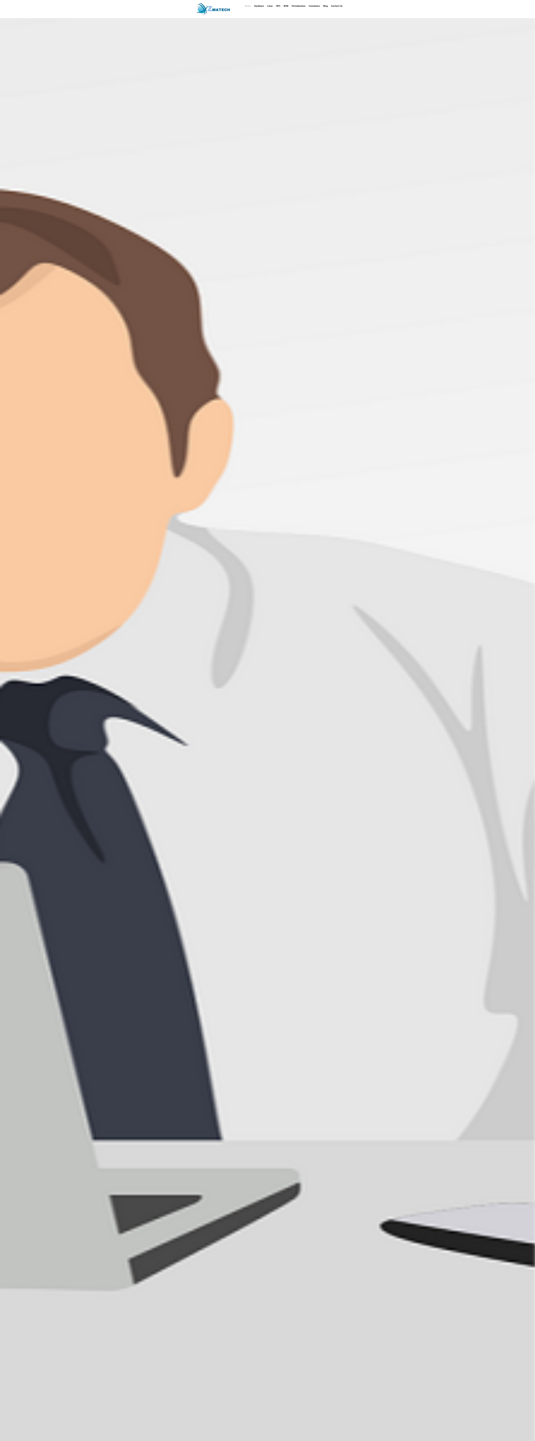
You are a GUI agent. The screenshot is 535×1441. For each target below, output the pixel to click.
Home (248, 6)
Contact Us (336, 6)
